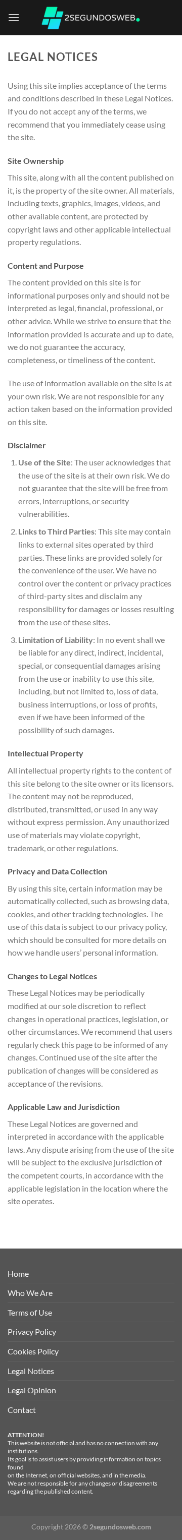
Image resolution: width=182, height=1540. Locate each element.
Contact (22, 1409)
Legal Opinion (32, 1390)
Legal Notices (31, 1371)
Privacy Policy (32, 1331)
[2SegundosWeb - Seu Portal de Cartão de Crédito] (91, 18)
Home (18, 1273)
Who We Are (30, 1292)
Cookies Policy (33, 1351)
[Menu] (14, 17)
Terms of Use (30, 1312)
